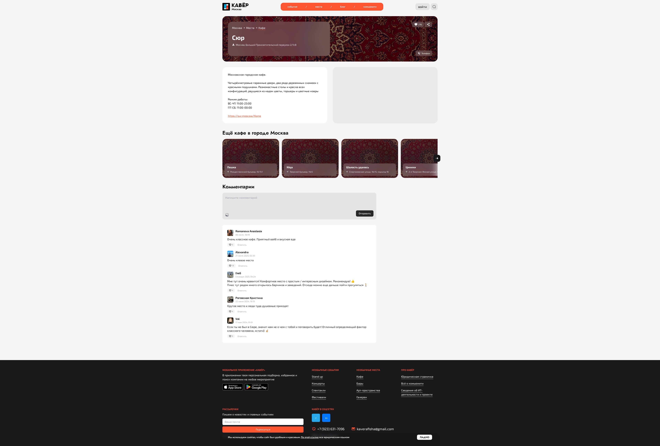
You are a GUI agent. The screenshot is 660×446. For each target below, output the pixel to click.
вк (326, 418)
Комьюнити (369, 6)
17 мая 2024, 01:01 (244, 322)
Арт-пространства (368, 390)
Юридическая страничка (417, 376)
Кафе (359, 376)
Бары (359, 383)
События (292, 6)
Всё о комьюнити (412, 383)
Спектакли (319, 390)
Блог (342, 6)
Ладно (424, 437)
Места (318, 6)
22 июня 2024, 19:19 (245, 301)
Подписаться (263, 429)
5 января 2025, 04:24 (245, 277)
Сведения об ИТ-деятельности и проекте (417, 392)
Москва (236, 9)
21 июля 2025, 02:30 (245, 256)
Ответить (242, 245)
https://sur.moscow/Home (244, 115)
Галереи (361, 397)
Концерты (318, 383)
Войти (422, 7)
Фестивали (319, 397)
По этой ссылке (310, 437)
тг (316, 418)
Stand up (317, 376)
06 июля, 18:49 (242, 235)
